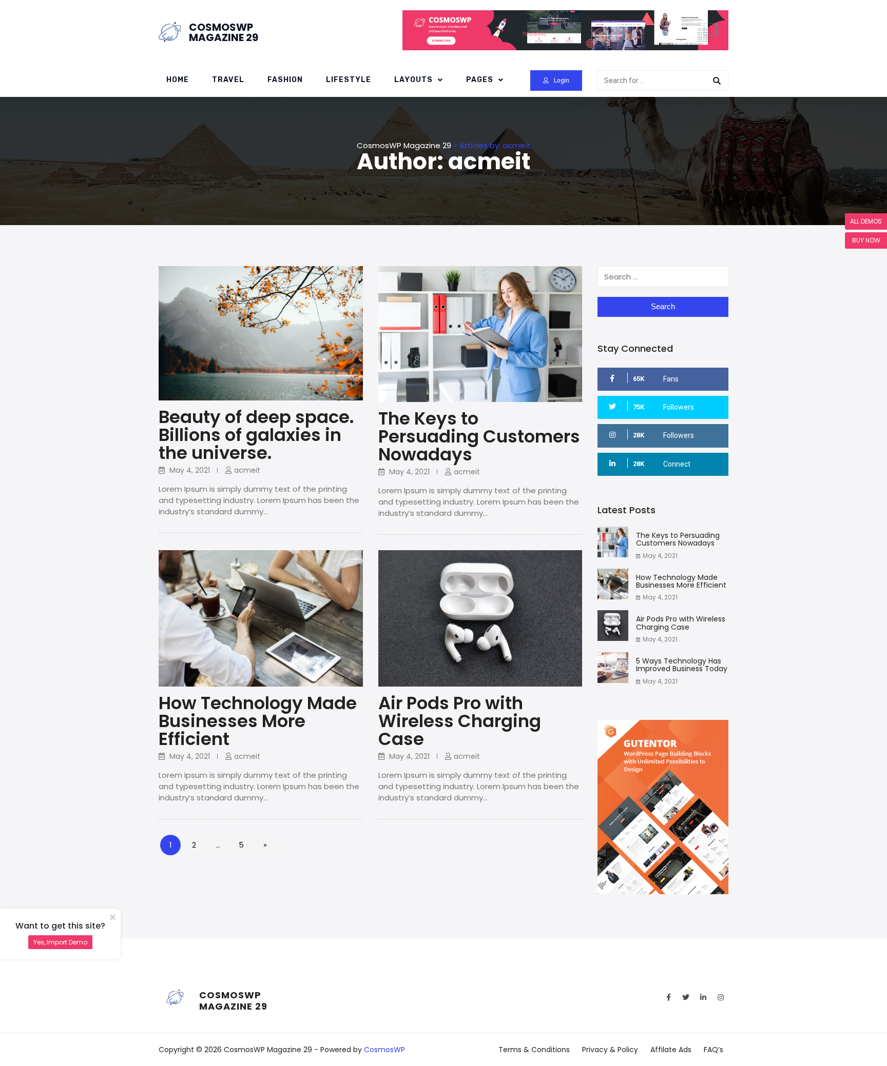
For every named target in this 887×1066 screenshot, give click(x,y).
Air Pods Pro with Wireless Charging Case (459, 721)
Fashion (285, 79)
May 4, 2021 (660, 555)
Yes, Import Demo (60, 942)
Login (561, 80)
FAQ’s (713, 1049)
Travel (228, 79)
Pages (479, 79)
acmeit (247, 470)
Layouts (413, 79)
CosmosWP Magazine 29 (223, 32)
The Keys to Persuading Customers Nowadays (479, 436)
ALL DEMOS (866, 221)
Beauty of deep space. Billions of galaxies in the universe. (256, 435)
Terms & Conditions (534, 1049)
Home (177, 79)
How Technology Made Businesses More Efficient (258, 721)
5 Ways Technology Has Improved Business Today (681, 665)
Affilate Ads (670, 1049)
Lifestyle (348, 79)
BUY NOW (866, 240)
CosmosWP (384, 1049)
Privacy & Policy (610, 1049)
